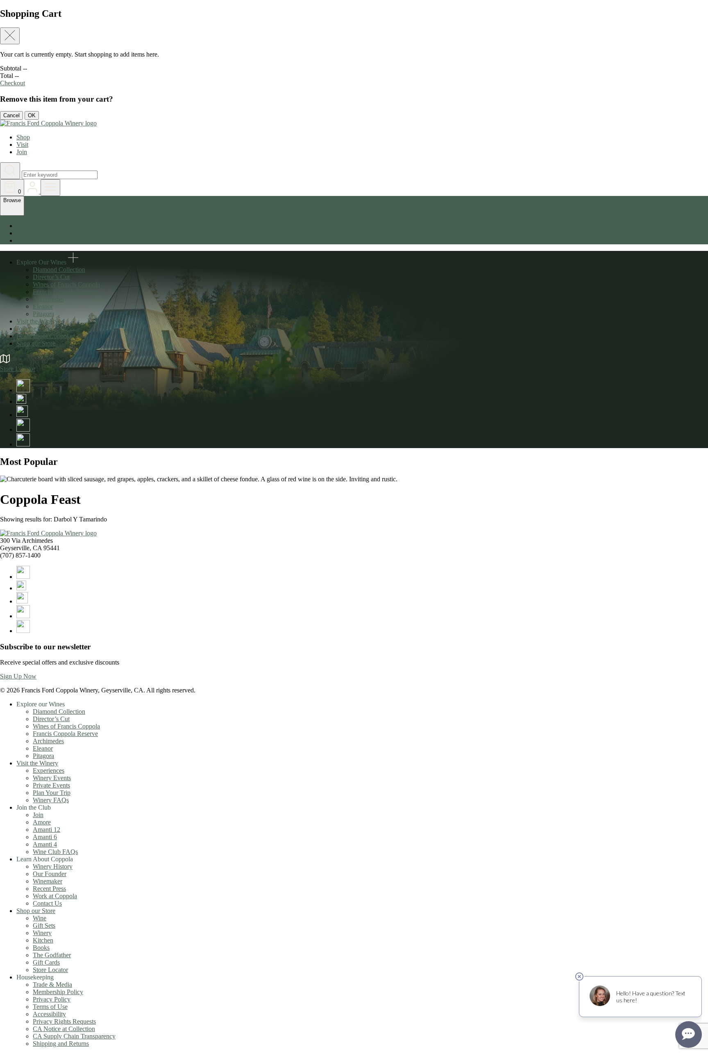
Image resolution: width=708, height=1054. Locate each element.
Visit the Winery (37, 321)
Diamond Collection (59, 269)
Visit (22, 144)
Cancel (11, 115)
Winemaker (47, 881)
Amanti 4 (45, 844)
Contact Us (47, 903)
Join (21, 151)
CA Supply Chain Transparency (74, 1036)
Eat (20, 225)
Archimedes (48, 299)
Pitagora (43, 313)
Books (41, 947)
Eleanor (43, 306)
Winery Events (52, 777)
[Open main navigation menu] (50, 187)
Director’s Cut (51, 276)
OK (32, 115)
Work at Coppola (55, 895)
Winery (42, 932)
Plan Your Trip (51, 792)
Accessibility (49, 1014)
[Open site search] (10, 170)
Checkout (12, 83)
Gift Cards (46, 962)
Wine (39, 918)
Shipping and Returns (61, 1043)
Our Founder (49, 873)
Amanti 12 (46, 829)
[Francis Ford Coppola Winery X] (21, 401)
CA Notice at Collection (64, 1028)
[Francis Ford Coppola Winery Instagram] (22, 414)
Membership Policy (58, 991)
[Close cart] (10, 35)
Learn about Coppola (43, 335)
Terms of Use (50, 1006)
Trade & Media (52, 984)
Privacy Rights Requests (64, 1021)
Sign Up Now (18, 676)
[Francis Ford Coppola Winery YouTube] (23, 429)
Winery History (53, 866)
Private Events (51, 785)
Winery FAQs (51, 800)
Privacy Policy (51, 999)
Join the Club (33, 328)
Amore (42, 822)
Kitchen (43, 940)
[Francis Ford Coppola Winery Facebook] (23, 390)
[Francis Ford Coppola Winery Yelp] (23, 444)
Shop (23, 137)
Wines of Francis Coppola (66, 284)
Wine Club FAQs (55, 851)
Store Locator (50, 969)
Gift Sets (44, 925)
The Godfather (52, 955)
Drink (24, 233)
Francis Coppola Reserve (65, 291)
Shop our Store (35, 343)
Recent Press (49, 888)
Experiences (48, 770)
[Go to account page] (33, 191)
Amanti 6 (45, 836)
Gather (25, 240)
